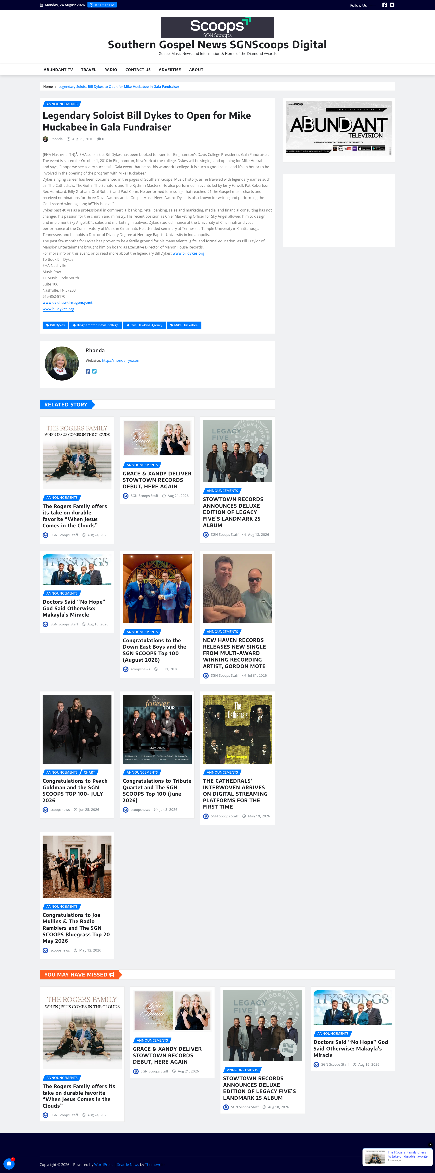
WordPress (103, 1164)
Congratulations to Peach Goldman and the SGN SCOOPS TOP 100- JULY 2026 (75, 790)
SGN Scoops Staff (64, 535)
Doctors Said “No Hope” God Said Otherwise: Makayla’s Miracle (74, 608)
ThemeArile (154, 1164)
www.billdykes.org (188, 253)
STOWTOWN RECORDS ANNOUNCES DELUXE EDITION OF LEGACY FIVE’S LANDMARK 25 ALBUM (233, 512)
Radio (110, 69)
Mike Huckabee (186, 325)
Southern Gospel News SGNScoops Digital (217, 44)
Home (48, 86)
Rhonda (57, 139)
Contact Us (138, 69)
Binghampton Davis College (97, 325)
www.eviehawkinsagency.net (67, 302)
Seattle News (128, 1164)
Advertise (170, 69)
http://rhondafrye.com (121, 360)
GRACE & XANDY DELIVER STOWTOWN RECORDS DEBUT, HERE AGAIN (157, 479)
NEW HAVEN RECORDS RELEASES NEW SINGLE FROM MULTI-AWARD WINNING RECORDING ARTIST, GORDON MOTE (234, 653)
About (196, 69)
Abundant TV (58, 69)
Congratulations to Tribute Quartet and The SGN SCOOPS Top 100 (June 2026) (157, 790)
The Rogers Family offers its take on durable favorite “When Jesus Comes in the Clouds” (75, 516)
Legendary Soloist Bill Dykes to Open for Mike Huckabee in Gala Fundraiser (118, 86)
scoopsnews (140, 669)
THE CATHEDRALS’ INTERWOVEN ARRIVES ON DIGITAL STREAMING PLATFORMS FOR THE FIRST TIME (235, 793)
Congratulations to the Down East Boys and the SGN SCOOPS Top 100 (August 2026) (154, 650)
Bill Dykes (57, 325)
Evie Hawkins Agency (146, 325)
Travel (88, 69)
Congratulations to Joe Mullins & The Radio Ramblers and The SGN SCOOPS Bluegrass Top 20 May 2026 (76, 928)
